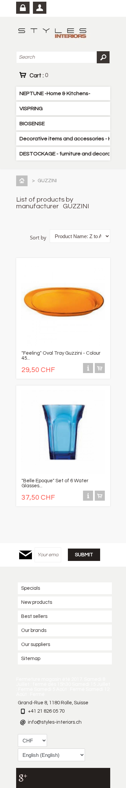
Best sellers (34, 616)
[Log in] (23, 8)
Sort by (38, 237)
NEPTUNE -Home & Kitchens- (54, 93)
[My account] (39, 8)
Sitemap (30, 658)
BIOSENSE (32, 123)
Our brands (33, 630)
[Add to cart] (100, 371)
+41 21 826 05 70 (46, 711)
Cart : (39, 75)
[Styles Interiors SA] (53, 34)
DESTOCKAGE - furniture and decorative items (64, 153)
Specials (30, 588)
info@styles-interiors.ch (55, 722)
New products (36, 602)
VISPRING (31, 108)
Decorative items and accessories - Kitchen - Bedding (64, 138)
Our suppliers (35, 644)
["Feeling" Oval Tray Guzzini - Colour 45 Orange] (63, 344)
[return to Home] (23, 180)
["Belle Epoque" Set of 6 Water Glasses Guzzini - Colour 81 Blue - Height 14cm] (63, 472)
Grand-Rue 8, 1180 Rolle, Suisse (53, 702)
